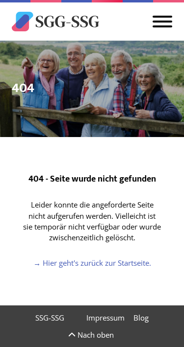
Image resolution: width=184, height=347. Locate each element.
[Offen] (162, 21)
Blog (141, 318)
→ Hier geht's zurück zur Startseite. (92, 263)
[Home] (55, 21)
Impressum (105, 318)
